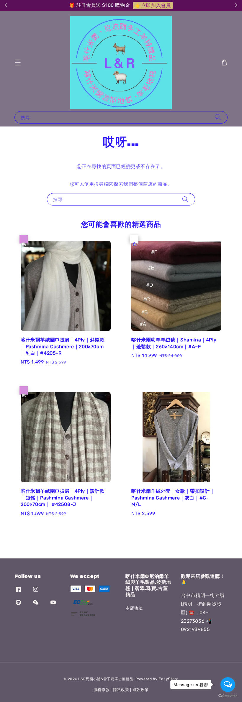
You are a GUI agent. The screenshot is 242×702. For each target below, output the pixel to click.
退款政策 (141, 690)
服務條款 (102, 690)
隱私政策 (121, 690)
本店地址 (134, 608)
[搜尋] (217, 117)
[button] (17, 62)
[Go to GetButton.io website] (227, 696)
